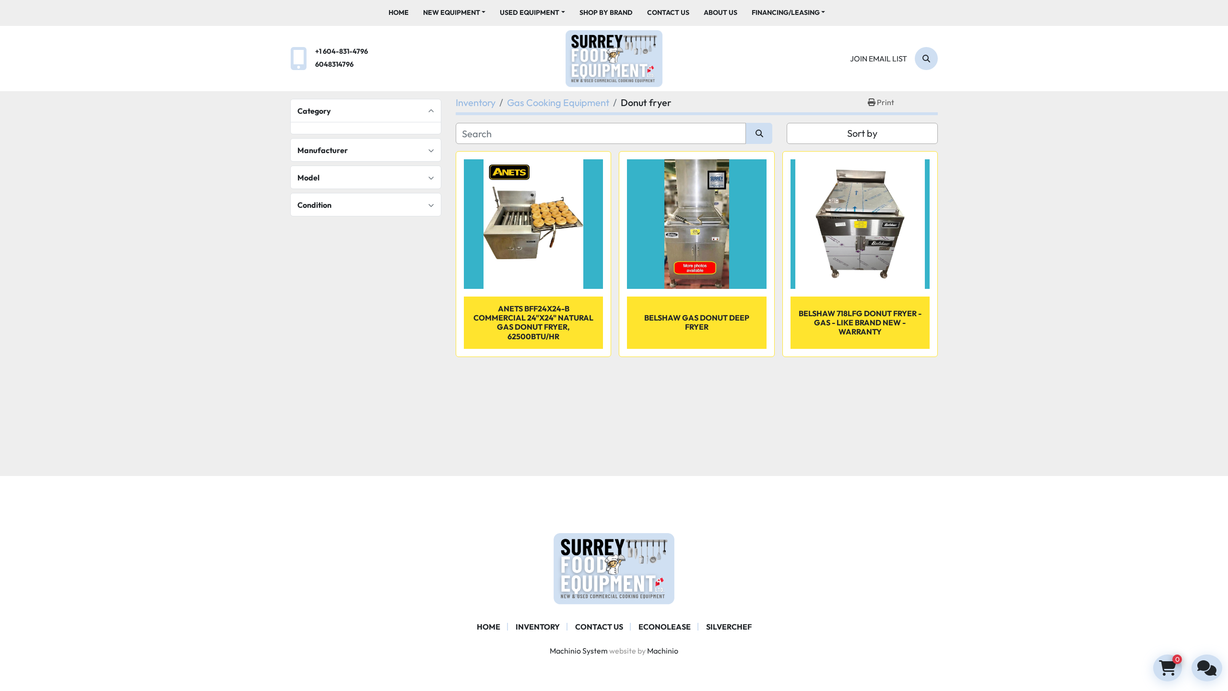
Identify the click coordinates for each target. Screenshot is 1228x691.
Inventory (538, 626)
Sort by (862, 133)
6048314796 (334, 64)
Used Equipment (529, 12)
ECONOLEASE (664, 626)
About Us (720, 12)
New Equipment (451, 12)
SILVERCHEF (729, 626)
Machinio (662, 650)
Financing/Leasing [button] (786, 12)
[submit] (759, 133)
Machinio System (579, 650)
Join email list (878, 58)
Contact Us (668, 12)
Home (399, 12)
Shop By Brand (606, 12)
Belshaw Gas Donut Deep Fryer (696, 322)
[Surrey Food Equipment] (614, 567)
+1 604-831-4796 (341, 51)
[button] (454, 13)
